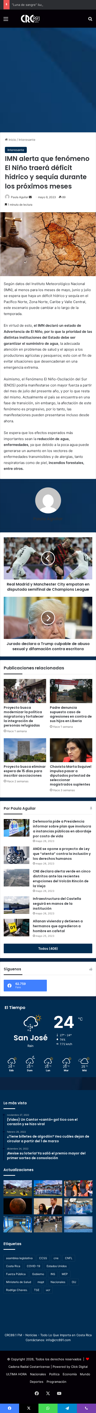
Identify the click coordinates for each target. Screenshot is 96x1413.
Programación (56, 1381)
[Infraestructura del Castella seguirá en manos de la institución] (16, 905)
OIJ (74, 1282)
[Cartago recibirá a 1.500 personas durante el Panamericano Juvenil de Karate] (48, 1188)
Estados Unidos (57, 1266)
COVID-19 (33, 1266)
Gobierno (38, 1274)
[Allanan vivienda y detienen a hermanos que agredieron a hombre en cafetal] (16, 927)
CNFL (68, 1258)
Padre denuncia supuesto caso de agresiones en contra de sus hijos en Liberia (71, 714)
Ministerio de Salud (18, 1282)
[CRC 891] (28, 18)
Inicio (12, 139)
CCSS (43, 1258)
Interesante (27, 139)
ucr (48, 1290)
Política (54, 1374)
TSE (36, 1290)
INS (53, 1274)
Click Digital (79, 1366)
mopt (41, 1282)
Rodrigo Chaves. (16, 1290)
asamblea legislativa (19, 1258)
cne (56, 1258)
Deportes (36, 1381)
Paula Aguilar (19, 197)
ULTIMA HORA (16, 1374)
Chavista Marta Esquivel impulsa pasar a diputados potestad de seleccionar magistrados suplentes (70, 775)
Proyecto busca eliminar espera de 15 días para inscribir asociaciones (25, 771)
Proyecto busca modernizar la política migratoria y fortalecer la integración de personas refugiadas (24, 716)
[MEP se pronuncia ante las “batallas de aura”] (48, 1224)
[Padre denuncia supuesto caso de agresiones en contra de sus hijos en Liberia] (71, 691)
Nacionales (58, 1282)
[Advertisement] (48, 78)
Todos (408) (48, 948)
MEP (65, 1274)
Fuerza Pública (16, 1274)
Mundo (85, 1374)
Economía (70, 1374)
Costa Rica (13, 1266)
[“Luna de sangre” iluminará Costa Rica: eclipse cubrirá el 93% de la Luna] (17, 1206)
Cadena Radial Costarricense (29, 1366)
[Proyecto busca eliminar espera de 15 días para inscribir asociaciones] (25, 750)
